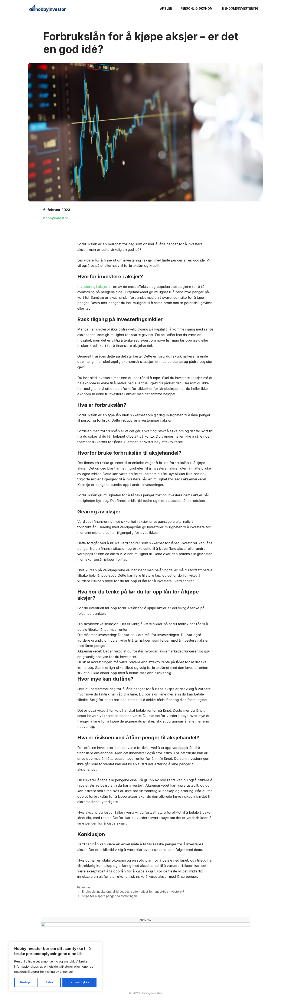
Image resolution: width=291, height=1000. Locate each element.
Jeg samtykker (80, 982)
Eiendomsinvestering (240, 8)
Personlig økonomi (196, 8)
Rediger (26, 982)
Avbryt (50, 982)
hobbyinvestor (55, 218)
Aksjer (166, 8)
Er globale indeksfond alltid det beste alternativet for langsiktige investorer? (133, 891)
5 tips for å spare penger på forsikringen (109, 896)
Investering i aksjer (93, 286)
